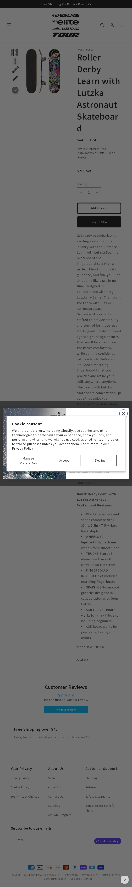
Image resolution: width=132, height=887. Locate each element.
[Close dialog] (123, 414)
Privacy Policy (22, 448)
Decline (100, 460)
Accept (64, 460)
